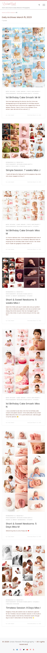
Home (4, 12)
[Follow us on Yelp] (33, 650)
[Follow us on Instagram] (20, 650)
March (13, 12)
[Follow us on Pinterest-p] (30, 650)
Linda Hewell (11, 115)
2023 (8, 12)
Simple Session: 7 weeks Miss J (23, 170)
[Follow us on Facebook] (17, 650)
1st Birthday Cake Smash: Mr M (23, 97)
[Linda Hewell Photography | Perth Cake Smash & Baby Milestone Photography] (9, 3)
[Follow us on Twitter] (23, 650)
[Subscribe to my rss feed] (13, 650)
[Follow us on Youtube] (27, 650)
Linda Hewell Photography (22, 642)
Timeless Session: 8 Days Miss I (23, 607)
